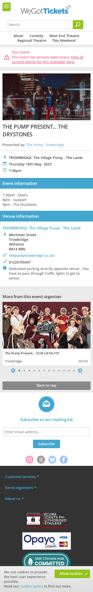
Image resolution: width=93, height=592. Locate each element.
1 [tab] (19, 370)
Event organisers (19, 487)
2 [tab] (24, 370)
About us (12, 498)
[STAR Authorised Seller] (46, 528)
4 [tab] (34, 370)
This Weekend (64, 40)
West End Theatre (64, 35)
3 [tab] (29, 370)
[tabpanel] (46, 333)
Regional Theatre (31, 40)
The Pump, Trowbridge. (45, 144)
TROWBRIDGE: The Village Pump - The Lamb (41, 227)
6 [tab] (44, 370)
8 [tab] (54, 370)
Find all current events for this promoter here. (47, 59)
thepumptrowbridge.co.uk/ (32, 255)
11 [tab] (69, 370)
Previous (13, 370)
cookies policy (31, 586)
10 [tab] (64, 370)
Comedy (36, 35)
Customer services (20, 476)
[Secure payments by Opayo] (46, 548)
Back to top (46, 385)
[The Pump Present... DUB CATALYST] (46, 325)
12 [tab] (74, 370)
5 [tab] (39, 370)
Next (80, 370)
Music (19, 35)
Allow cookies (71, 573)
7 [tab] (49, 370)
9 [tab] (59, 370)
